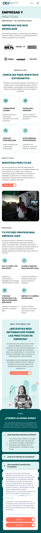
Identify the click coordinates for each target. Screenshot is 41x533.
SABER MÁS (8, 185)
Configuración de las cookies (20, 514)
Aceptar (19, 519)
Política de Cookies (12, 495)
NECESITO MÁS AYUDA (19, 373)
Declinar (19, 525)
